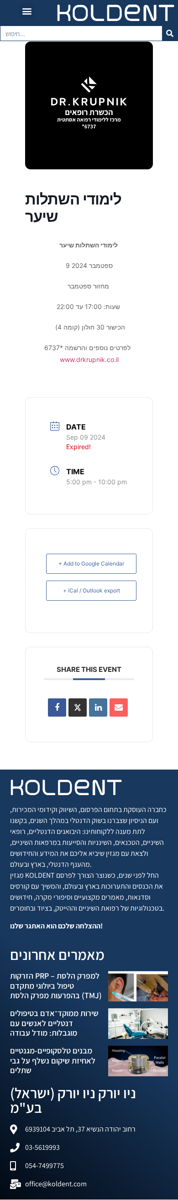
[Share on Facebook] (57, 707)
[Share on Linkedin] (98, 707)
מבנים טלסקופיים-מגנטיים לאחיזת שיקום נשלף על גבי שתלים (52, 1060)
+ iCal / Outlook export (91, 590)
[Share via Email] (119, 707)
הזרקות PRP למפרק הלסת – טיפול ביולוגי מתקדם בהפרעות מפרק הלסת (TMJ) (56, 985)
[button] (26, 10)
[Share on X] (77, 707)
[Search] (170, 33)
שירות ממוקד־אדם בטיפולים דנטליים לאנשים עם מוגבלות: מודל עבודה (54, 1023)
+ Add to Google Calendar (91, 563)
